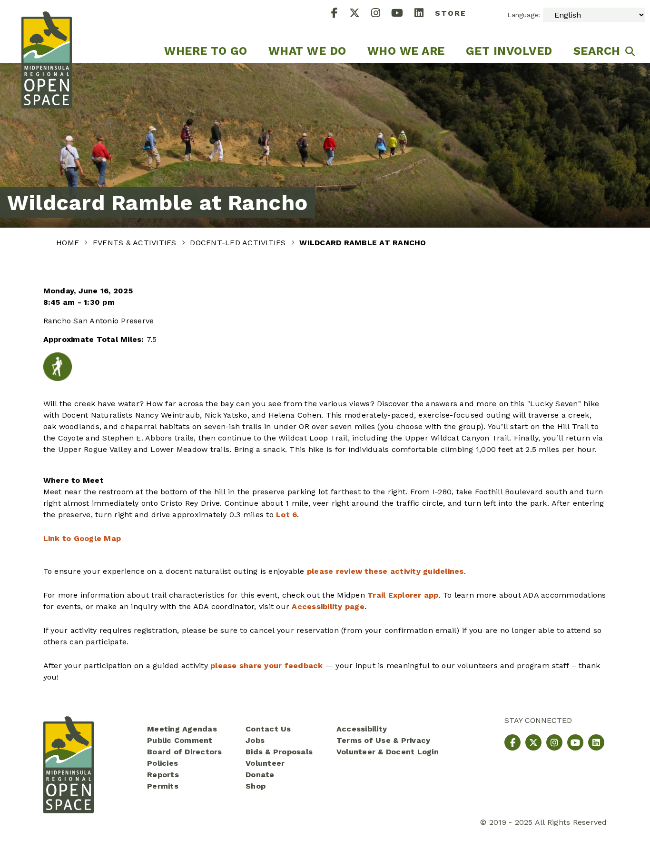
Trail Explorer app (403, 595)
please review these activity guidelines (385, 571)
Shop (256, 786)
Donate (260, 774)
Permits (162, 786)
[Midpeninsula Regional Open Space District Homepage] (46, 31)
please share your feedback (266, 665)
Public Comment (180, 740)
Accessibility (361, 728)
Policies (162, 763)
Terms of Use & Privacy (383, 740)
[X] (360, 14)
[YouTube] (402, 14)
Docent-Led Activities (239, 242)
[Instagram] (381, 14)
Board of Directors (184, 751)
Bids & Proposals (279, 751)
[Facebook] (340, 14)
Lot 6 (286, 514)
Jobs (255, 740)
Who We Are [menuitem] (406, 51)
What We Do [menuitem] (307, 51)
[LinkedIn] (424, 14)
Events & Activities (136, 242)
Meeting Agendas (182, 728)
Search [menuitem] (596, 51)
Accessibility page (328, 606)
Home (68, 242)
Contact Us (268, 728)
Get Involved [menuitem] (509, 51)
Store (450, 13)
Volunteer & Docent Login (387, 751)
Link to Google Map (82, 538)
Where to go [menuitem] (205, 51)
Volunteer (265, 763)
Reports (163, 774)
